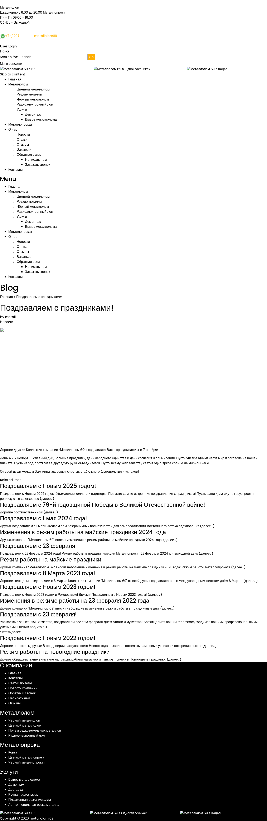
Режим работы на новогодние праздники (55, 652)
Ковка (12, 752)
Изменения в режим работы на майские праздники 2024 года (83, 532)
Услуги (22, 109)
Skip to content (12, 74)
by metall (8, 316)
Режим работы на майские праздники (50, 559)
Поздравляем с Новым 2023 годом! (47, 587)
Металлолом (18, 84)
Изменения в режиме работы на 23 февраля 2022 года (74, 601)
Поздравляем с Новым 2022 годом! (47, 638)
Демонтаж (33, 114)
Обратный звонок (21, 693)
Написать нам (36, 159)
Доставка (15, 789)
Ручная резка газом (23, 794)
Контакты (15, 169)
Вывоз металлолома (41, 119)
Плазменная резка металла (29, 799)
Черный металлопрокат (26, 762)
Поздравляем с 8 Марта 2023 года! (47, 573)
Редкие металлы (29, 94)
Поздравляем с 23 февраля (37, 546)
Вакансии (24, 149)
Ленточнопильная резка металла (33, 804)
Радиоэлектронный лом (35, 104)
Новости (23, 134)
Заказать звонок (37, 164)
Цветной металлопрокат (27, 757)
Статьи (22, 139)
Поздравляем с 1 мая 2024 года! (43, 518)
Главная (14, 79)
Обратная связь (29, 154)
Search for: (9, 57)
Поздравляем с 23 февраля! (38, 614)
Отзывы (23, 144)
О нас (12, 129)
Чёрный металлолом (33, 99)
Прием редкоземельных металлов (34, 730)
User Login (8, 46)
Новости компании (22, 688)
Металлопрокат (20, 124)
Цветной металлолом (33, 89)
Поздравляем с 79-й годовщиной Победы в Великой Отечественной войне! (102, 505)
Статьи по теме (20, 683)
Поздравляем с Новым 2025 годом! (48, 486)
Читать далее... (11, 632)
